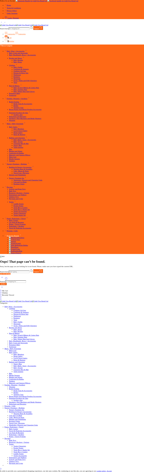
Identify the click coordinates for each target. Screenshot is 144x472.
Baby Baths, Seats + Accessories (25, 140)
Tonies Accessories (20, 211)
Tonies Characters (20, 213)
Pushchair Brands (13, 236)
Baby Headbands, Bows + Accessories (22, 55)
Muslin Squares (14, 159)
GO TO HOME (5, 274)
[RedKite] (13, 251)
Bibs (10, 149)
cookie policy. (101, 471)
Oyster (17, 249)
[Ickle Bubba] (14, 245)
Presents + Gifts (12, 231)
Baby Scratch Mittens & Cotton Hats (26, 88)
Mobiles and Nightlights (17, 175)
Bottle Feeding (14, 102)
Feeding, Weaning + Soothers (17, 99)
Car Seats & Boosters (16, 222)
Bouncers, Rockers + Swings (19, 193)
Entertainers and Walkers (17, 195)
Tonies (11, 202)
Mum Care (12, 157)
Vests (15, 82)
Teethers (12, 161)
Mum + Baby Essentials (15, 124)
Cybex (17, 239)
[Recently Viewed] (6, 279)
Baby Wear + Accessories (16, 51)
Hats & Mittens (14, 86)
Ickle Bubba (23, 245)
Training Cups (18, 107)
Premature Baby (14, 93)
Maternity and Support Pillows (19, 155)
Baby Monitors (19, 129)
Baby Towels (18, 142)
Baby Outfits (18, 67)
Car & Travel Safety (20, 131)
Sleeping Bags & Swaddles (23, 169)
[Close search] (2, 289)
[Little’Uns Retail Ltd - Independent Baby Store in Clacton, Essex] (24, 25)
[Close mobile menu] (1, 299)
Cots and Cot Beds (20, 182)
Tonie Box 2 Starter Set (22, 209)
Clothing (12, 65)
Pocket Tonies (18, 206)
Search (36, 29)
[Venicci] (12, 253)
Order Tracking (12, 13)
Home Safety (18, 133)
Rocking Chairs (19, 184)
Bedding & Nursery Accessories (20, 167)
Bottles (16, 106)
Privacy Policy (12, 11)
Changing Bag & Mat (21, 143)
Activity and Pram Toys (17, 189)
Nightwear (17, 75)
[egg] (11, 241)
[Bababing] (13, 238)
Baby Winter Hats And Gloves (24, 91)
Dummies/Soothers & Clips (18, 113)
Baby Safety (13, 127)
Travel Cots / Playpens (21, 173)
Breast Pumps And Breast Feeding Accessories (25, 109)
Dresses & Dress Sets (21, 73)
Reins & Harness (19, 134)
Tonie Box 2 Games (20, 208)
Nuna (16, 247)
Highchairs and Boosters (17, 116)
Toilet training (18, 147)
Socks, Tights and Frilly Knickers (25, 81)
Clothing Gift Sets (20, 71)
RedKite (19, 251)
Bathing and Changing (17, 138)
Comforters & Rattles (16, 153)
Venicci (18, 253)
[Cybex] (12, 239)
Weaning (12, 120)
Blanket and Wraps (15, 151)
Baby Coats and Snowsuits (18, 53)
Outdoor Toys (14, 197)
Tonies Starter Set (20, 215)
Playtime (10, 187)
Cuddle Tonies (19, 204)
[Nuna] (12, 247)
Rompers (17, 77)
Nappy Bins (18, 145)
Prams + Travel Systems (17, 224)
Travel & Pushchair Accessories (20, 228)
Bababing (21, 238)
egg (14, 241)
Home (9, 5)
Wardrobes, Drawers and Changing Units (28, 180)
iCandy (18, 243)
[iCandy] (12, 243)
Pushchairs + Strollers (16, 226)
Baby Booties (18, 60)
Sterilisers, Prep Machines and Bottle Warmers (25, 118)
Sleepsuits (17, 79)
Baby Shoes (18, 62)
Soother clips (18, 115)
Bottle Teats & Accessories (23, 104)
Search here (4, 29)
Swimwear (12, 95)
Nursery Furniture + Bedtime (17, 164)
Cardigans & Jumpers (21, 69)
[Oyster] (12, 249)
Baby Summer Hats (20, 90)
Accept (109, 471)
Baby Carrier (13, 220)
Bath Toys (12, 191)
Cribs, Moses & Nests (21, 171)
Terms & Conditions (14, 8)
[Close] (1, 291)
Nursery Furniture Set (16, 178)
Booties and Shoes (15, 58)
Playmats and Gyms (16, 199)
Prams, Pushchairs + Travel (16, 218)
